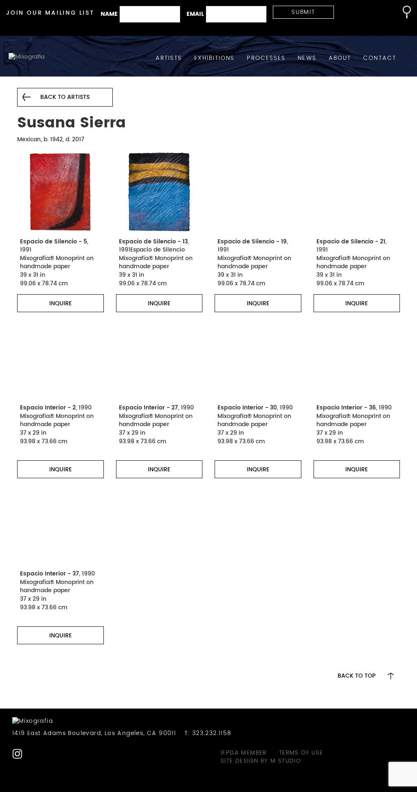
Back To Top (356, 676)
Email (195, 14)
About (340, 58)
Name (109, 14)
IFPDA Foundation (33, 754)
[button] (403, 12)
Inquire (60, 303)
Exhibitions (214, 58)
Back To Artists (65, 97)
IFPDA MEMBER (244, 753)
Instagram (17, 754)
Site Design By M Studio (261, 761)
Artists (169, 58)
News (307, 58)
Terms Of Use (301, 753)
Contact (379, 58)
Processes (266, 58)
